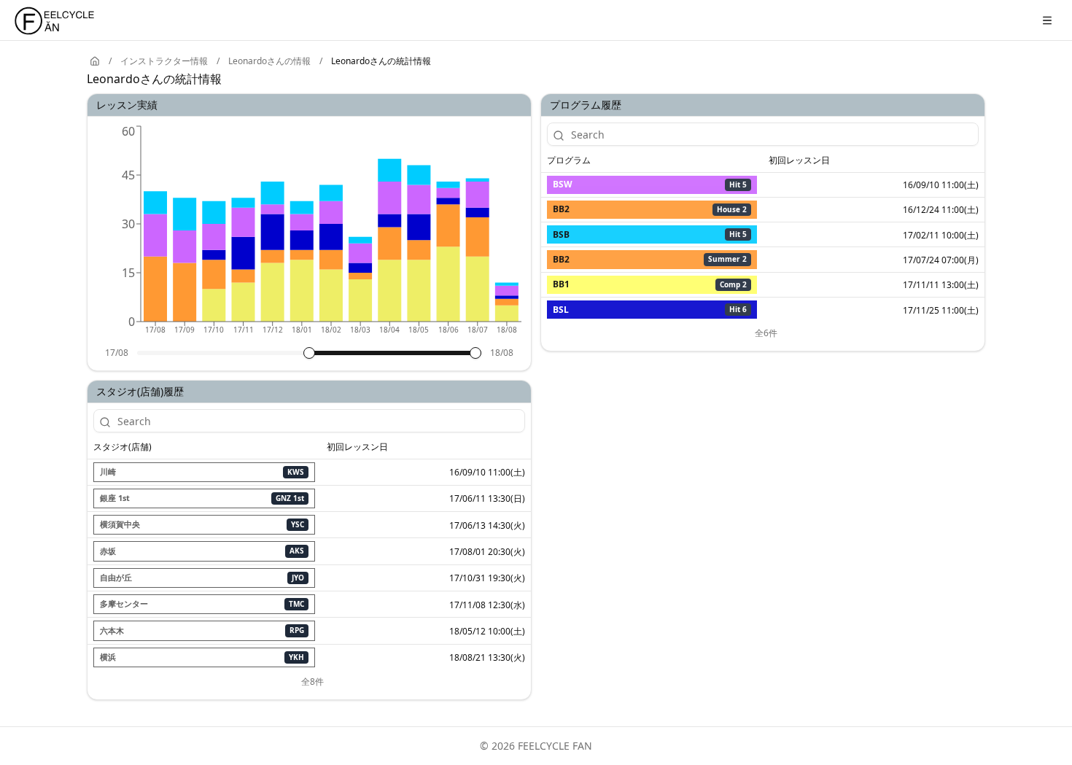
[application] (309, 235)
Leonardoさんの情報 (269, 61)
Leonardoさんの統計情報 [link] (381, 61)
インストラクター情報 (164, 61)
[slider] (309, 353)
